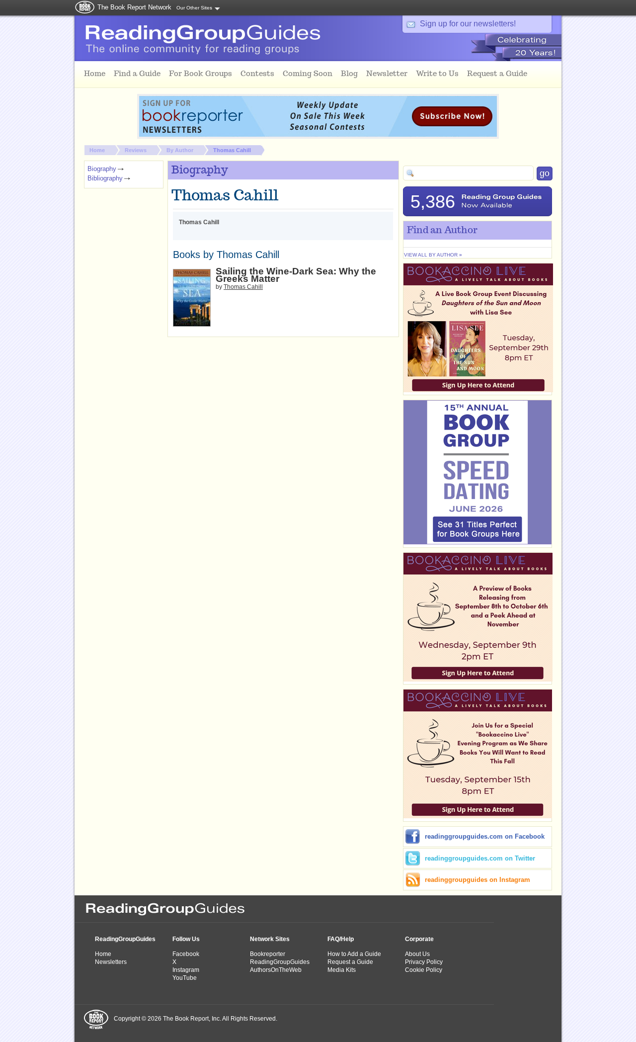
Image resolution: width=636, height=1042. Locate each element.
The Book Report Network (134, 7)
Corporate (419, 939)
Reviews (136, 150)
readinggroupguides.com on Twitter (480, 858)
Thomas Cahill (232, 150)
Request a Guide (350, 962)
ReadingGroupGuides (125, 939)
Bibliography (105, 178)
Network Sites (270, 939)
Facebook (185, 954)
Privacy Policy (424, 962)
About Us (417, 954)
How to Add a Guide (354, 954)
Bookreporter (267, 954)
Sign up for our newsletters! (468, 23)
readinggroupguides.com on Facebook (485, 836)
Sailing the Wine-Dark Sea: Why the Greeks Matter (296, 275)
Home (97, 150)
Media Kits (341, 970)
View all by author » (433, 255)
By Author (179, 150)
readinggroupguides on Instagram (477, 879)
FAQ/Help (340, 939)
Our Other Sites (194, 7)
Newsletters (111, 962)
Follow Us (186, 939)
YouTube (184, 978)
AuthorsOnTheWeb (276, 970)
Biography (101, 169)
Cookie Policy (423, 970)
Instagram (185, 970)
